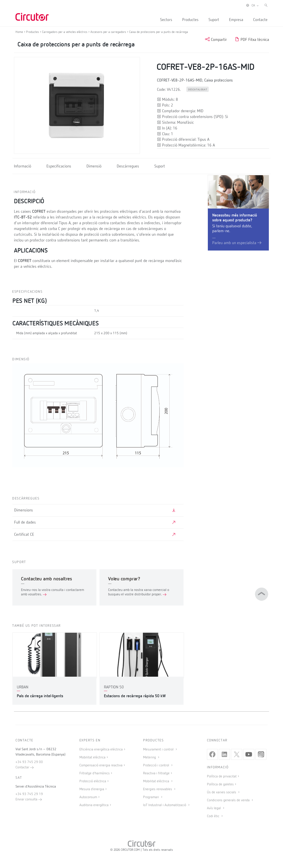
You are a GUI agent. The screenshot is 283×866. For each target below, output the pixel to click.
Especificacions (58, 166)
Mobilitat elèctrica (92, 757)
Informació (22, 166)
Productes (190, 20)
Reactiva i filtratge (156, 773)
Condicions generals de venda (228, 800)
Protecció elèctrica (92, 781)
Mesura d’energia (91, 789)
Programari (151, 797)
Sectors (166, 20)
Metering (150, 757)
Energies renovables (158, 789)
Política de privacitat (222, 776)
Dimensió (93, 166)
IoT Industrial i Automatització (165, 805)
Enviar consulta (26, 799)
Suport (213, 20)
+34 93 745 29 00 (29, 762)
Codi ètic (213, 816)
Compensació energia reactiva (100, 765)
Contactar (22, 767)
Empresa (236, 20)
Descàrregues (128, 166)
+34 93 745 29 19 (29, 794)
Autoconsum (88, 797)
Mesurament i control (158, 749)
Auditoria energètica (94, 805)
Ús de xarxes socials (222, 792)
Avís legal (214, 808)
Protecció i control (156, 765)
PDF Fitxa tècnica (254, 40)
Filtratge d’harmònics (94, 773)
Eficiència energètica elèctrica (101, 749)
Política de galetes (220, 784)
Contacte (260, 20)
